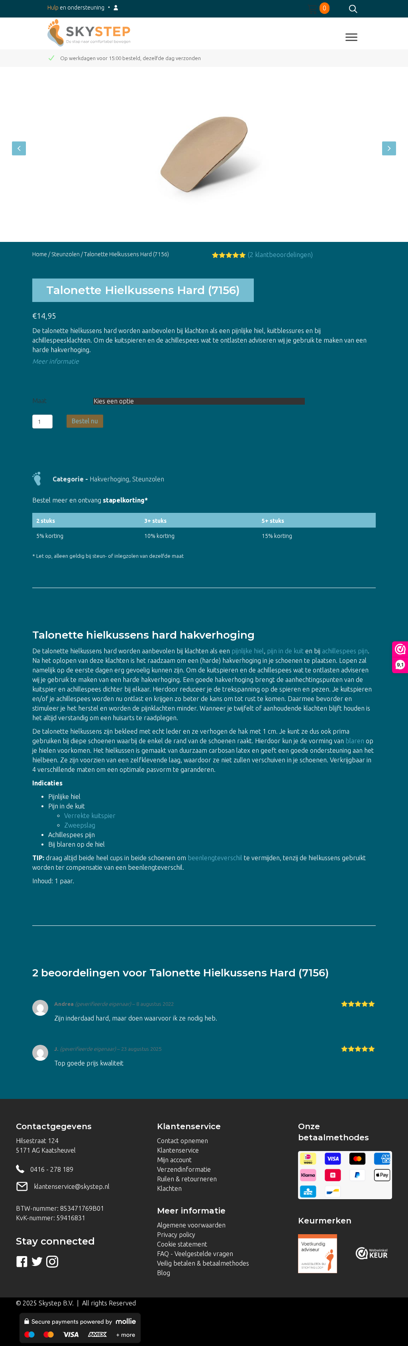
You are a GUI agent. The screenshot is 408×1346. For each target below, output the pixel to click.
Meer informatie (55, 361)
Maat (39, 401)
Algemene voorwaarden (191, 1225)
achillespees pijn (345, 650)
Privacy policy (176, 1234)
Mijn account (174, 1159)
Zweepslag (79, 825)
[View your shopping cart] (313, 8)
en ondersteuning (75, 7)
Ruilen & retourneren (187, 1178)
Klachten (169, 1188)
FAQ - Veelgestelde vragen (195, 1253)
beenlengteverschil (215, 857)
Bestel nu (85, 421)
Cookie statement (182, 1244)
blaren (354, 740)
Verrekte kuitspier (90, 815)
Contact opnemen (182, 1140)
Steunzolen (65, 254)
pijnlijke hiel (247, 650)
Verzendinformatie (184, 1169)
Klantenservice (178, 1150)
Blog (163, 1272)
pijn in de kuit (285, 650)
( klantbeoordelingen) (280, 254)
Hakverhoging (109, 479)
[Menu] (351, 37)
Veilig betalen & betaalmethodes (203, 1263)
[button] (19, 149)
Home (39, 254)
